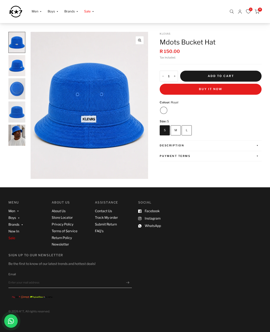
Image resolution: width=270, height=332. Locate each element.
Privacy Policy (62, 224)
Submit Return (106, 224)
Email (12, 274)
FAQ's (99, 231)
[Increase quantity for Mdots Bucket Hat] (174, 76)
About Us (59, 211)
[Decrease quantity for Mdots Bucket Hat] (163, 76)
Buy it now (210, 89)
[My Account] (240, 11)
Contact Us (103, 211)
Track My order (106, 218)
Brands (69, 11)
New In (13, 231)
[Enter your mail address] (127, 282)
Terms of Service (64, 231)
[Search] (232, 11)
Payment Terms (175, 156)
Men (35, 11)
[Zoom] (139, 40)
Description (172, 145)
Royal (164, 110)
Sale (87, 11)
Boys (51, 11)
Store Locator (62, 218)
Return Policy (62, 238)
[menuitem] (36, 11)
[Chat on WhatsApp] (11, 321)
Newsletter (60, 244)
